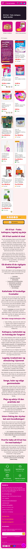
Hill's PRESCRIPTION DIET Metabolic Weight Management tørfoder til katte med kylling (7, 205)
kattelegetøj (5, 370)
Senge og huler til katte (15, 284)
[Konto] (21, 3)
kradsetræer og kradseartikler (17, 370)
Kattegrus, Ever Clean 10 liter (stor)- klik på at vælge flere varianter (20, 56)
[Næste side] (19, 217)
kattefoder (11, 309)
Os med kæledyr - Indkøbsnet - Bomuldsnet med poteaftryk (6, 156)
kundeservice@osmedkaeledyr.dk (9, 500)
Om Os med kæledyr (8, 519)
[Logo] (10, 3)
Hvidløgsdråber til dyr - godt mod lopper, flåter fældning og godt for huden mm (7, 132)
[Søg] (18, 3)
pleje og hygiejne (21, 408)
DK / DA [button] (5, 542)
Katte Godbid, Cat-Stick (20, 79)
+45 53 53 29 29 (5, 503)
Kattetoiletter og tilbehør (15, 283)
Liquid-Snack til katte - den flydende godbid (7, 79)
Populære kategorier (8, 522)
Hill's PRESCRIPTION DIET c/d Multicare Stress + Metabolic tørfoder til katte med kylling (19, 181)
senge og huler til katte (8, 389)
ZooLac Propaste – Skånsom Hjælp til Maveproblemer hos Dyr (20, 156)
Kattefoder (15, 276)
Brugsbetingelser (17, 536)
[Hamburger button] (3, 3)
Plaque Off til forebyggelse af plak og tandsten (20, 132)
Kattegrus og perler (15, 278)
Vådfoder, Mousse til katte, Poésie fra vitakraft (6, 106)
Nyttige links (5, 516)
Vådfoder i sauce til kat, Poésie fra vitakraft (20, 105)
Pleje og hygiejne (15, 286)
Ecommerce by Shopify (20, 544)
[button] (23, 534)
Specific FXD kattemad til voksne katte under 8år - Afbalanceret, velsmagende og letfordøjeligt (7, 181)
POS (13, 544)
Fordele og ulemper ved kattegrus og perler (15, 433)
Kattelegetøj (15, 279)
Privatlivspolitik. (4, 537)
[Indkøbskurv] (24, 3)
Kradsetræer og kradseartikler (15, 281)
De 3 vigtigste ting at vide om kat (15, 431)
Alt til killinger (15, 287)
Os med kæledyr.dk (9, 544)
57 (16, 217)
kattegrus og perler (9, 344)
